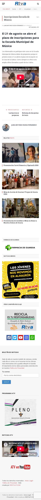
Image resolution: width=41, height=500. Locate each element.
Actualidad (32, 27)
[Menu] (3, 3)
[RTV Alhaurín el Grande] (20, 3)
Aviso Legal (29, 481)
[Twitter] (14, 337)
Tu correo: (6, 372)
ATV (38, 27)
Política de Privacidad (10, 483)
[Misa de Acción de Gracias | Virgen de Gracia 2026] (20, 179)
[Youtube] (20, 337)
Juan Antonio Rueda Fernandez (13, 25)
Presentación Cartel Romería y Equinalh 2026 (21, 165)
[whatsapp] (32, 337)
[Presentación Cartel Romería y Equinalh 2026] (20, 153)
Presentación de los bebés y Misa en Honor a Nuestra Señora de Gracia (20, 222)
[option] (20, 279)
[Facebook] (9, 337)
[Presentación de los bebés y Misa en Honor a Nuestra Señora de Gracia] (20, 208)
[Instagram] (26, 337)
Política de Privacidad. (17, 368)
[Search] (38, 3)
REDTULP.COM (15, 485)
